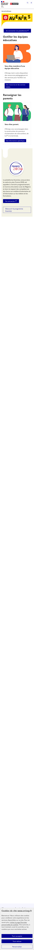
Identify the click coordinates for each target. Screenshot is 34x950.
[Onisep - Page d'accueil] (14, 4)
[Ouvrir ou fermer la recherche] (27, 2)
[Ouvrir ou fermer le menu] (31, 2)
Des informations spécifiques (15, 141)
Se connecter (10, 201)
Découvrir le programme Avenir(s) (14, 210)
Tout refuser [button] (17, 941)
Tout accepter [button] (17, 936)
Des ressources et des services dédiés (15, 86)
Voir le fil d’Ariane (6, 11)
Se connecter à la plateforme (16, 31)
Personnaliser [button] (17, 947)
